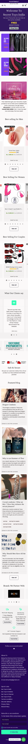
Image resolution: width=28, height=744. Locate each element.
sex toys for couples (14, 521)
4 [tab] (12, 164)
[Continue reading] (14, 395)
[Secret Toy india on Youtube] (14, 649)
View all (14, 169)
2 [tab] (7, 164)
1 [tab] (5, 164)
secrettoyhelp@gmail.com (10, 680)
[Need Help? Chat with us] (23, 739)
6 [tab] (17, 164)
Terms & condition (6, 699)
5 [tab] (15, 164)
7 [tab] (20, 164)
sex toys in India (7, 526)
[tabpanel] (14, 143)
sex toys (5, 521)
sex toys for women (18, 524)
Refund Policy (5, 707)
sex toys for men (7, 524)
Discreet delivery (6, 702)
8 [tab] (22, 164)
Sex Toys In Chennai (7, 694)
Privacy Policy (5, 704)
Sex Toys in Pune (6, 697)
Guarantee (7, 622)
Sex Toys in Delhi (6, 689)
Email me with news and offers (10, 727)
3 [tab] (10, 164)
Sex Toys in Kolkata (7, 692)
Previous (2, 143)
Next (25, 143)
